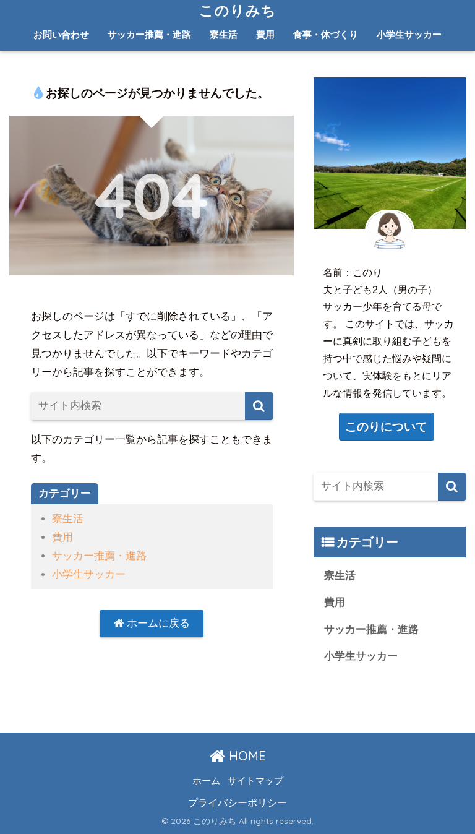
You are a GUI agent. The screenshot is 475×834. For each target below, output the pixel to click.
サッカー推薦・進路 (149, 34)
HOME (245, 755)
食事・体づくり (325, 34)
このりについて (386, 426)
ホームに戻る (157, 623)
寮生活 (224, 34)
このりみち (237, 10)
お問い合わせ (61, 34)
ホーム (206, 781)
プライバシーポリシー (237, 802)
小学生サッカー (409, 34)
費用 (265, 34)
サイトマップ (255, 781)
